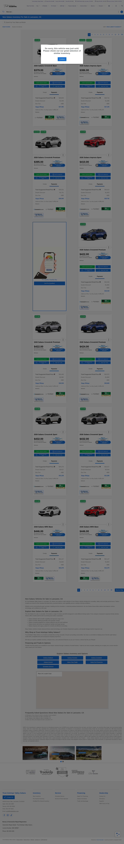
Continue (62, 59)
